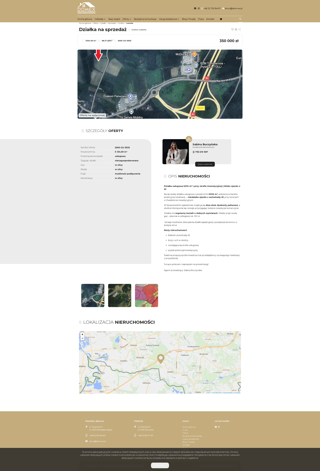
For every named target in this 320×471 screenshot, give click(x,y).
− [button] (82, 338)
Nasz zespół (114, 19)
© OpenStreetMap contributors (231, 393)
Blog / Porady (189, 19)
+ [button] (82, 334)
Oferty (125, 19)
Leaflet (208, 393)
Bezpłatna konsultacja (145, 19)
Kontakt (210, 19)
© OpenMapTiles (216, 393)
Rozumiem (160, 465)
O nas (185, 430)
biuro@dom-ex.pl (97, 441)
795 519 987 (201, 152)
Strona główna (85, 19)
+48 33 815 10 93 (145, 435)
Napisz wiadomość (205, 164)
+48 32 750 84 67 (97, 435)
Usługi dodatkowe (168, 19)
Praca (201, 19)
